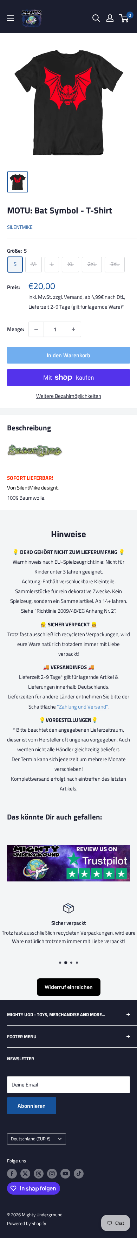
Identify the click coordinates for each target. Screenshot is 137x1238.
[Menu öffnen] (10, 18)
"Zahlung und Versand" (82, 707)
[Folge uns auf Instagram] (52, 1174)
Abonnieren (32, 1106)
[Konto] (109, 18)
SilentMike (20, 227)
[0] (124, 18)
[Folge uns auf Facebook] (12, 1174)
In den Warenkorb (68, 355)
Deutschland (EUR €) (30, 1138)
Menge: (15, 329)
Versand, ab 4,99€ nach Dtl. (94, 297)
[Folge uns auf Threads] (39, 1174)
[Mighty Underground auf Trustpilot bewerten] (68, 849)
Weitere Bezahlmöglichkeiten (68, 396)
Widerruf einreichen (69, 987)
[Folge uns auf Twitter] (25, 1174)
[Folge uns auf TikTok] (79, 1174)
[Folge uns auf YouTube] (65, 1174)
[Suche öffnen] (96, 18)
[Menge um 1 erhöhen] (73, 329)
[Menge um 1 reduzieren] (36, 329)
